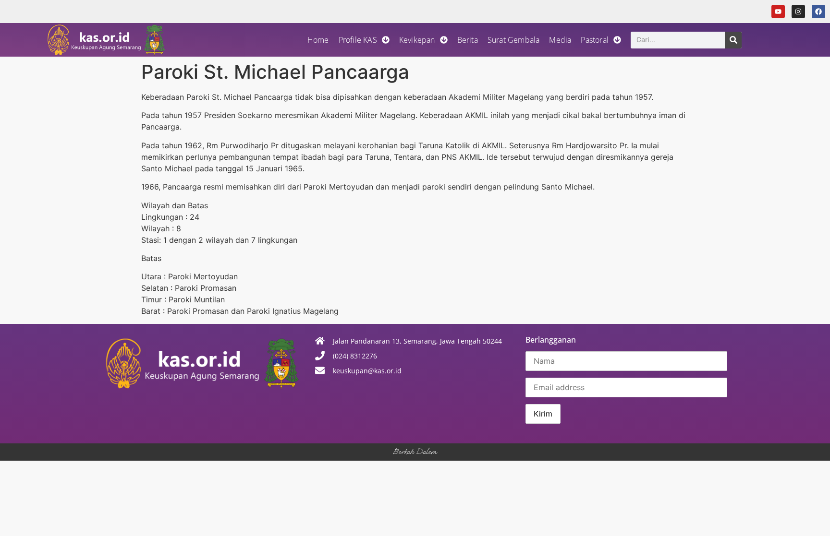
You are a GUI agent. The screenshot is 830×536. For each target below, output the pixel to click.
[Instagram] (798, 11)
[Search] (733, 40)
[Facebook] (818, 11)
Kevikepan (417, 40)
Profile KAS (358, 40)
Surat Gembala (514, 40)
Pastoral (595, 40)
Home (318, 40)
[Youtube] (778, 11)
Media (560, 40)
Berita (467, 40)
